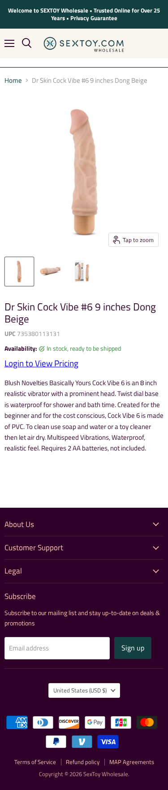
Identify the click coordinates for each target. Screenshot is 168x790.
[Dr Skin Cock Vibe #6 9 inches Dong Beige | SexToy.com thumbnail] (19, 271)
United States (80, 690)
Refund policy (82, 761)
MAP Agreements (131, 761)
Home (13, 80)
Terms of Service (35, 761)
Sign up (132, 647)
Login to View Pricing (41, 363)
